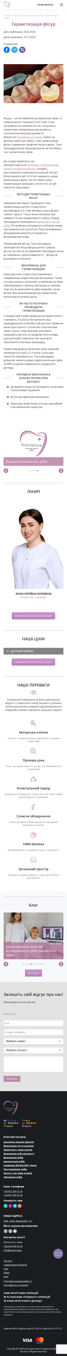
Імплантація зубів (14, 1161)
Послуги (17, 15)
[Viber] (22, 50)
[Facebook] (7, 50)
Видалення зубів (13, 1157)
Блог (6, 1276)
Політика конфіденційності (18, 1281)
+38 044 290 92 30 (45, 4)
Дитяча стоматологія (33, 15)
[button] (29, 470)
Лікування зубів (13, 1177)
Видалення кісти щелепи (19, 1145)
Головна (8, 15)
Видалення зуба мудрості (19, 1153)
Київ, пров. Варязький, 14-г (18, 1220)
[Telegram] (14, 50)
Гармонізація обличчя (15, 1264)
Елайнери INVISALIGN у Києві (20, 1165)
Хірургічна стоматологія (18, 1149)
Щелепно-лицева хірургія (19, 1141)
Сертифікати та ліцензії (16, 1285)
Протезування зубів (15, 1169)
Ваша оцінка (10, 1013)
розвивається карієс (29, 137)
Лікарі (7, 1272)
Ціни (6, 1268)
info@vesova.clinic (13, 1250)
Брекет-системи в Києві (18, 1173)
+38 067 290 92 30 (13, 1191)
